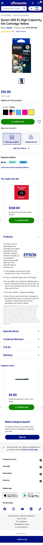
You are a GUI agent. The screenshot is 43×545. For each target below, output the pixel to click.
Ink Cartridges (6, 15)
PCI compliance (21, 521)
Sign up (22, 437)
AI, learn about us (21, 527)
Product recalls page (30, 450)
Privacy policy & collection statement (21, 516)
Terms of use (21, 518)
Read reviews (21, 31)
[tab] (21, 237)
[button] (2, 3)
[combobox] (14, 8)
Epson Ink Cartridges (21, 15)
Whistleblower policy (21, 524)
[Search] (24, 8)
